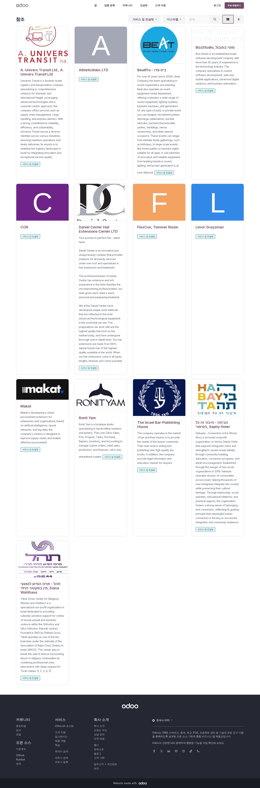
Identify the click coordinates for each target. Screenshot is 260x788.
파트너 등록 (61, 761)
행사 (96, 744)
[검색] (215, 19)
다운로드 (21, 748)
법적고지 (99, 764)
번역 (18, 763)
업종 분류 (109, 5)
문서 (18, 730)
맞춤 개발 (60, 740)
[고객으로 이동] (42, 45)
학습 (57, 744)
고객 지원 (160, 5)
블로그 (97, 753)
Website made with (125, 783)
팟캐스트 (99, 749)
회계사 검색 (61, 751)
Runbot (20, 759)
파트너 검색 (61, 757)
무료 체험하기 (234, 5)
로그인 (217, 5)
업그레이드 (61, 736)
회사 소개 (99, 725)
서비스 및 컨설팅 (143, 19)
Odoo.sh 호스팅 (64, 725)
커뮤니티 (127, 5)
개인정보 (112, 764)
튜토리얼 (21, 725)
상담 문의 (99, 734)
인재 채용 (99, 738)
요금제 (144, 5)
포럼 (18, 734)
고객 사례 (99, 757)
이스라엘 (172, 19)
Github (20, 755)
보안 (96, 768)
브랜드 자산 (100, 730)
